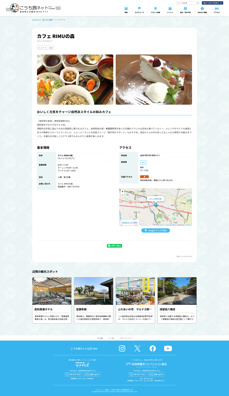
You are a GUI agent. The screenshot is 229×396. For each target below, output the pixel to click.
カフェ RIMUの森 (155, 198)
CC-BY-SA (188, 225)
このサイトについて (125, 338)
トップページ (36, 20)
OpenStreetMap (171, 225)
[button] (155, 205)
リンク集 (111, 338)
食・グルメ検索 (47, 20)
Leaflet (161, 225)
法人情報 (100, 338)
